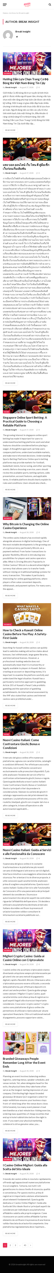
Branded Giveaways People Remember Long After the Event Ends (24, 1062)
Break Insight (23, 31)
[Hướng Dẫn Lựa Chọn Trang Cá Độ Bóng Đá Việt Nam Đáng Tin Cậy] (27, 63)
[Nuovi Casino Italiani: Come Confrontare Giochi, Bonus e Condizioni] (27, 724)
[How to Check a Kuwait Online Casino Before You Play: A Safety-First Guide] (27, 614)
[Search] (49, 4)
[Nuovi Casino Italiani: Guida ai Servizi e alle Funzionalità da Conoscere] (27, 834)
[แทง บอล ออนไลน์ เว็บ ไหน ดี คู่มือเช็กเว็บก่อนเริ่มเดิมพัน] (27, 149)
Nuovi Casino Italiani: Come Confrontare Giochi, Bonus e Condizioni (21, 743)
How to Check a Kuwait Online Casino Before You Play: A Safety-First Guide (25, 634)
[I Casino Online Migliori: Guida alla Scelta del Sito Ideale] (27, 1149)
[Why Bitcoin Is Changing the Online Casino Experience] (27, 508)
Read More (10, 130)
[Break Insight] (27, 4)
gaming (7, 73)
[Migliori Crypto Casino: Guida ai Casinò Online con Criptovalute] (27, 940)
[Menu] (5, 4)
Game (6, 159)
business (8, 1053)
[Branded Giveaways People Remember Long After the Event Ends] (27, 1043)
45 (25, 1245)
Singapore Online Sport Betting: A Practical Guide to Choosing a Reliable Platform (25, 421)
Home (5, 13)
